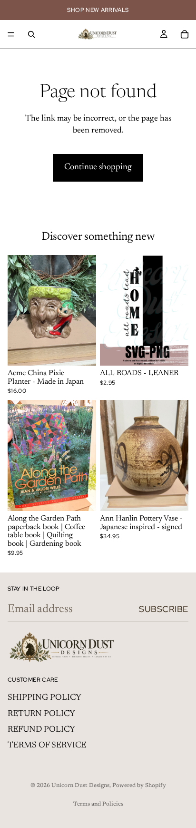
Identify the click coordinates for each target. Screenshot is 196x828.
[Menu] (11, 34)
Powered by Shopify (139, 785)
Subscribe (163, 608)
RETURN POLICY (41, 714)
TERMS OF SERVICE (47, 745)
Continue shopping (98, 167)
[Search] (31, 34)
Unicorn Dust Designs (80, 785)
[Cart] (184, 34)
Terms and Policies (98, 804)
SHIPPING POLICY (44, 698)
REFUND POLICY (41, 730)
